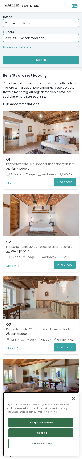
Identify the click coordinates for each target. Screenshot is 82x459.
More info (13, 183)
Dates (7, 17)
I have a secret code (17, 47)
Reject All (41, 432)
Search (41, 60)
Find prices (65, 182)
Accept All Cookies (41, 422)
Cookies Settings (41, 443)
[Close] (73, 398)
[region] (41, 424)
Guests (8, 32)
